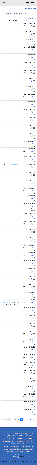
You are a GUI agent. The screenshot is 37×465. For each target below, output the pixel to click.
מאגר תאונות (29, 2)
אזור (25, 20)
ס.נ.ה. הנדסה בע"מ (13, 300)
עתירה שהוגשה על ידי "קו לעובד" (23, 448)
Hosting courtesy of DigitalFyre (12, 461)
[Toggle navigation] (3, 2)
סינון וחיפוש (6, 13)
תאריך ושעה (32, 18)
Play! (26, 461)
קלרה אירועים (15, 164)
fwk (31, 461)
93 (5, 419)
